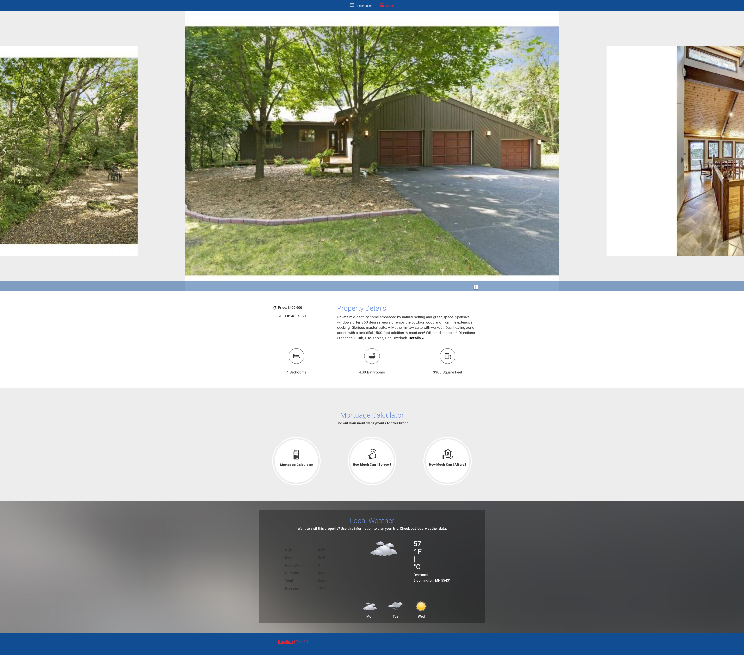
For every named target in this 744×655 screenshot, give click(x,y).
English (285, 641)
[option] (372, 151)
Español (302, 642)
